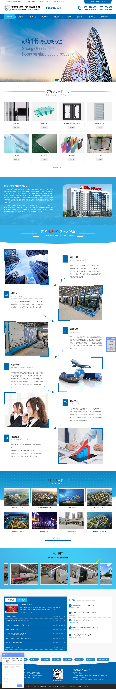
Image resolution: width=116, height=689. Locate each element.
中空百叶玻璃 (99, 123)
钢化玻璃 (44, 123)
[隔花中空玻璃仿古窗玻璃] (71, 111)
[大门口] (89, 574)
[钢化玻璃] (44, 111)
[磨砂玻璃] (44, 143)
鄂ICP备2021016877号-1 (68, 686)
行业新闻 (22, 600)
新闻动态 (34, 659)
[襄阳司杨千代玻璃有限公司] (22, 8)
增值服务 (56, 659)
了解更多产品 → (58, 167)
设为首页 (92, 1)
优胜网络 (85, 686)
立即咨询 (16, 127)
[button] (3, 50)
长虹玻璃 (16, 123)
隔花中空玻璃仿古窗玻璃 (72, 123)
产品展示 (45, 659)
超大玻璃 (16, 155)
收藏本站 (98, 1)
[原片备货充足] (30, 574)
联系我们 (104, 1)
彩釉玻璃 (72, 155)
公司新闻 (11, 600)
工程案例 (68, 659)
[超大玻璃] (16, 143)
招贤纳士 (79, 659)
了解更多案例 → (58, 538)
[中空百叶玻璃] (99, 111)
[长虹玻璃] (16, 111)
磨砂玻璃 (44, 155)
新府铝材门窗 (103, 659)
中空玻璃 (99, 155)
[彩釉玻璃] (71, 143)
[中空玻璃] (99, 143)
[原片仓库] (60, 574)
